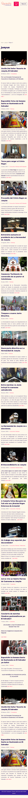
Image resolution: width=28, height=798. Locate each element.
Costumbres (14, 74)
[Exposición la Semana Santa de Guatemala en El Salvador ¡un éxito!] (14, 647)
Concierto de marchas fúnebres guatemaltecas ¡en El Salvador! (13, 616)
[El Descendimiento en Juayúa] (14, 454)
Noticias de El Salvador (21, 166)
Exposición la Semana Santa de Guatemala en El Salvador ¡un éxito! (13, 660)
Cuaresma (12, 467)
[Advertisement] (14, 23)
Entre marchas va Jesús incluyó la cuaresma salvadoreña (11, 387)
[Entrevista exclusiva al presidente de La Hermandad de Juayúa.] (14, 225)
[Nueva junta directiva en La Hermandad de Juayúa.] (14, 338)
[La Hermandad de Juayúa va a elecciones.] (14, 416)
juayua (6, 42)
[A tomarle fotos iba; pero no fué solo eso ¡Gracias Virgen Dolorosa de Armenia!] (14, 491)
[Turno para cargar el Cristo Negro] (14, 151)
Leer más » (9, 141)
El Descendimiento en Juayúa (13, 465)
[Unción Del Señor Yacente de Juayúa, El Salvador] (14, 58)
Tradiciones (22, 545)
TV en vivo (16, 3)
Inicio (2, 42)
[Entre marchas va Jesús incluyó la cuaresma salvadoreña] (14, 375)
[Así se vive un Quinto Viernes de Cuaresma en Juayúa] (14, 569)
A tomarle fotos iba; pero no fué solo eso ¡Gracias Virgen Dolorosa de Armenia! (13, 503)
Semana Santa (18, 467)
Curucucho (12, 166)
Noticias (12, 109)
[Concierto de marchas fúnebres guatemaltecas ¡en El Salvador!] (14, 603)
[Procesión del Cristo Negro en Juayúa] (14, 188)
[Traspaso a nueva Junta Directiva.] (14, 303)
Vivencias (18, 508)
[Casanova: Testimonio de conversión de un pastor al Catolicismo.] (14, 264)
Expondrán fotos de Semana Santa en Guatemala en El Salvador (13, 103)
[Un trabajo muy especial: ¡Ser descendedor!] (14, 530)
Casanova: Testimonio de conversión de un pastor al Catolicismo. (12, 276)
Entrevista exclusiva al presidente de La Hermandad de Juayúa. (13, 237)
